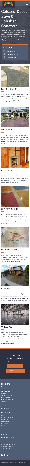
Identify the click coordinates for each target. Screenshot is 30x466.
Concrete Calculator (15, 366)
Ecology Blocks (5, 408)
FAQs (2, 415)
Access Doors (4, 406)
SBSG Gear (4, 402)
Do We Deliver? (5, 421)
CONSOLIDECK (7, 327)
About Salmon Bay (6, 424)
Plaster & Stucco (5, 391)
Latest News (4, 426)
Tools (2, 404)
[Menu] (27, 4)
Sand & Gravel (4, 389)
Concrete (3, 387)
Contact (3, 428)
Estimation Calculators (7, 417)
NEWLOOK (5, 288)
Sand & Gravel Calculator (15, 371)
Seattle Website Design (6, 464)
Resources (6, 412)
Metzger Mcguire (9, 249)
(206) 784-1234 (7, 437)
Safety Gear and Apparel (7, 399)
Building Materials (5, 397)
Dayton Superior (9, 89)
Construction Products (7, 395)
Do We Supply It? (5, 419)
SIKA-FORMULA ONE (9, 209)
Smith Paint (6, 129)
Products (5, 384)
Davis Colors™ (7, 170)
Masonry (3, 393)
